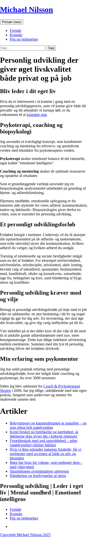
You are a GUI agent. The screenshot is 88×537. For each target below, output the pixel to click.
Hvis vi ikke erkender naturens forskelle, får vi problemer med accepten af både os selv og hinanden (45, 453)
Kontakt (16, 35)
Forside (15, 30)
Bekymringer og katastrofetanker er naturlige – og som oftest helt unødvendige (48, 425)
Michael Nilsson (26, 9)
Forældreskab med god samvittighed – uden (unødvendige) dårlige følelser (43, 443)
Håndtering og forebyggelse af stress (38, 476)
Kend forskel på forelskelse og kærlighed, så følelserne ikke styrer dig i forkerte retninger (44, 434)
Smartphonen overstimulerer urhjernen (39, 471)
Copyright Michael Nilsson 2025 (25, 535)
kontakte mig (37, 115)
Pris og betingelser (24, 39)
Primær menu (11, 22)
